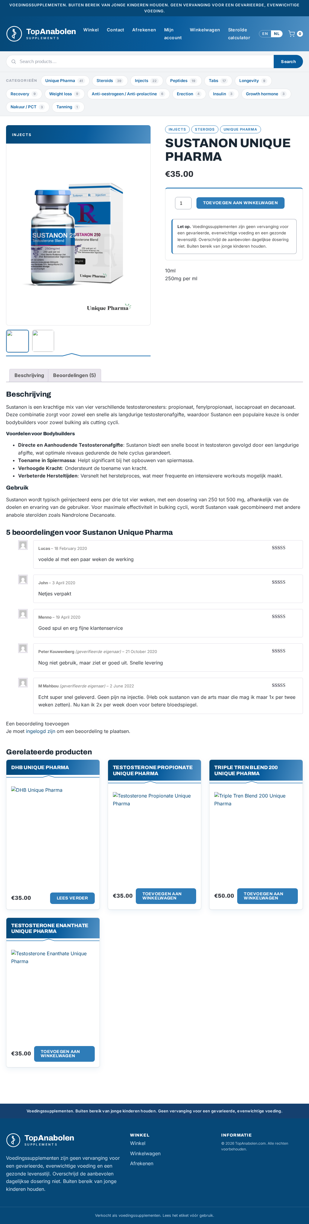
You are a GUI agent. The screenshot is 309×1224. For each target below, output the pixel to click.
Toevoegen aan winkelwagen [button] (162, 896)
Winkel (91, 29)
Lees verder (72, 898)
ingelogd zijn (40, 731)
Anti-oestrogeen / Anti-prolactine (127, 93)
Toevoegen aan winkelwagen (240, 203)
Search (288, 61)
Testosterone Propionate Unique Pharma (153, 770)
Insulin (222, 93)
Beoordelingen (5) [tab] (74, 375)
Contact (115, 29)
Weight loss (63, 93)
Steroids (109, 80)
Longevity (252, 80)
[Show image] (17, 341)
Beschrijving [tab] (29, 375)
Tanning (67, 106)
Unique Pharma (64, 80)
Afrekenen (144, 29)
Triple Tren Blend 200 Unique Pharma (245, 770)
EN (265, 33)
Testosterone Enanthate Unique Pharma (49, 928)
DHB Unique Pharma (40, 767)
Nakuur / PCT (27, 106)
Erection (188, 93)
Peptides (182, 80)
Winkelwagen (205, 29)
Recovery (23, 93)
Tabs (217, 80)
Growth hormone (265, 93)
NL (276, 33)
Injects (146, 80)
